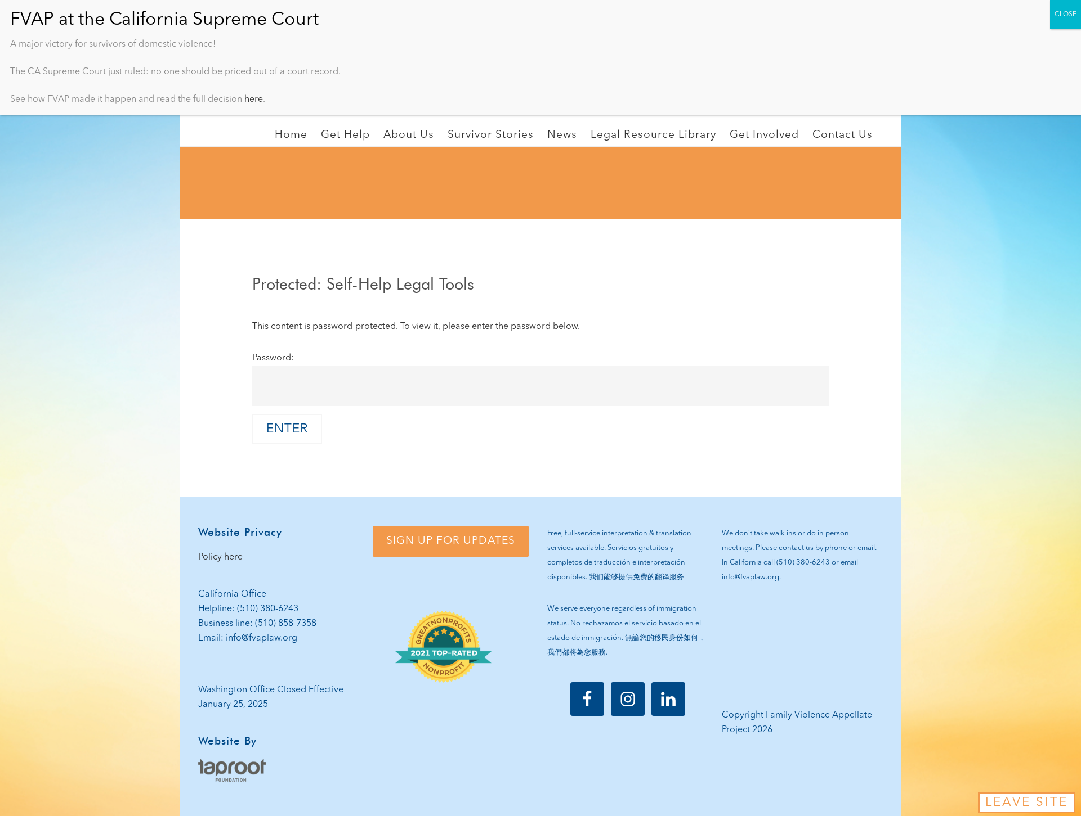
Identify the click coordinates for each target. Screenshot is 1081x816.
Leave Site (1026, 802)
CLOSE (1065, 14)
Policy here (220, 557)
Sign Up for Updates (450, 541)
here (253, 99)
